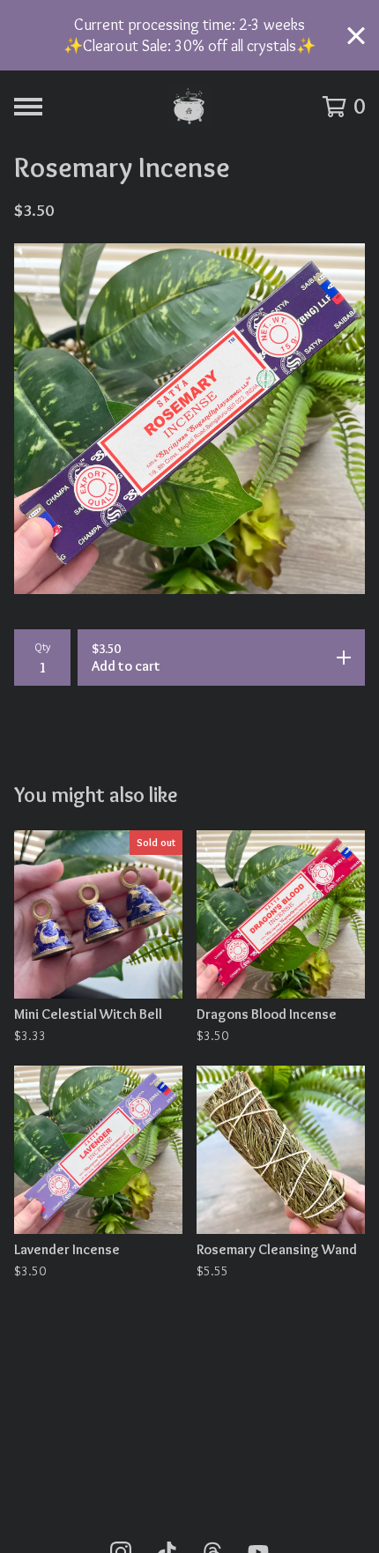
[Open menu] (28, 106)
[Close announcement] (356, 35)
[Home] (189, 107)
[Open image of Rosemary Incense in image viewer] (189, 418)
